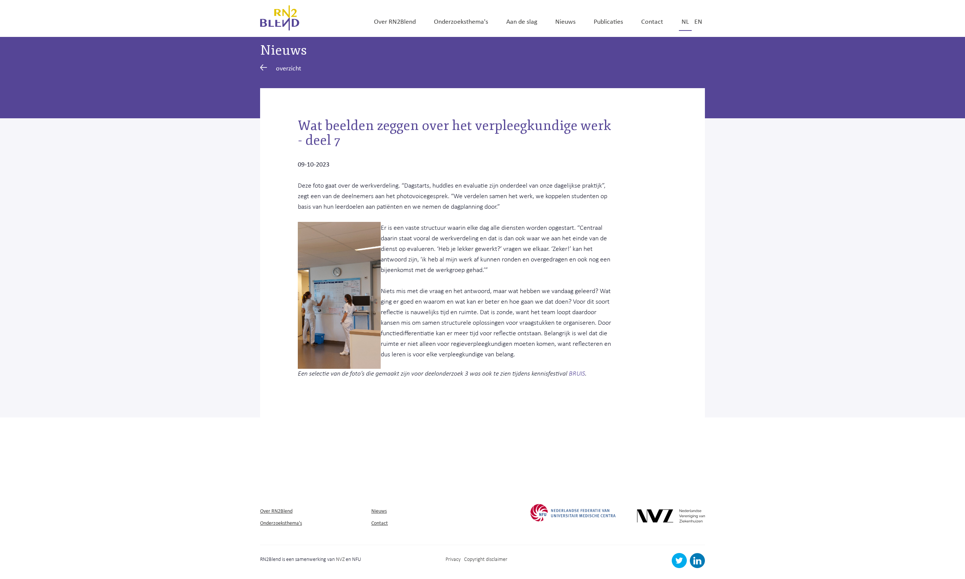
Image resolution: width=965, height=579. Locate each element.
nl (685, 21)
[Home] (279, 16)
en (698, 21)
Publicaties (608, 21)
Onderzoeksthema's (461, 21)
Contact (652, 21)
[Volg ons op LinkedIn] (697, 566)
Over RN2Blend (395, 21)
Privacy (453, 558)
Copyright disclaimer (485, 558)
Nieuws (565, 21)
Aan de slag (521, 21)
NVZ (340, 558)
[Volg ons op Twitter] (680, 566)
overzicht (288, 67)
